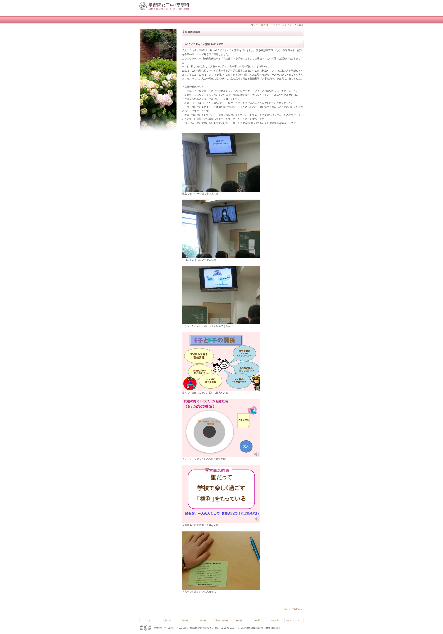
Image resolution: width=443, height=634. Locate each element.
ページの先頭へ (294, 609)
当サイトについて (294, 620)
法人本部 (275, 620)
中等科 (203, 620)
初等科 (239, 620)
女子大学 (167, 620)
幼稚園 (257, 620)
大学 (149, 620)
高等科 (185, 620)
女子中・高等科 (221, 620)
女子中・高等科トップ (263, 25)
